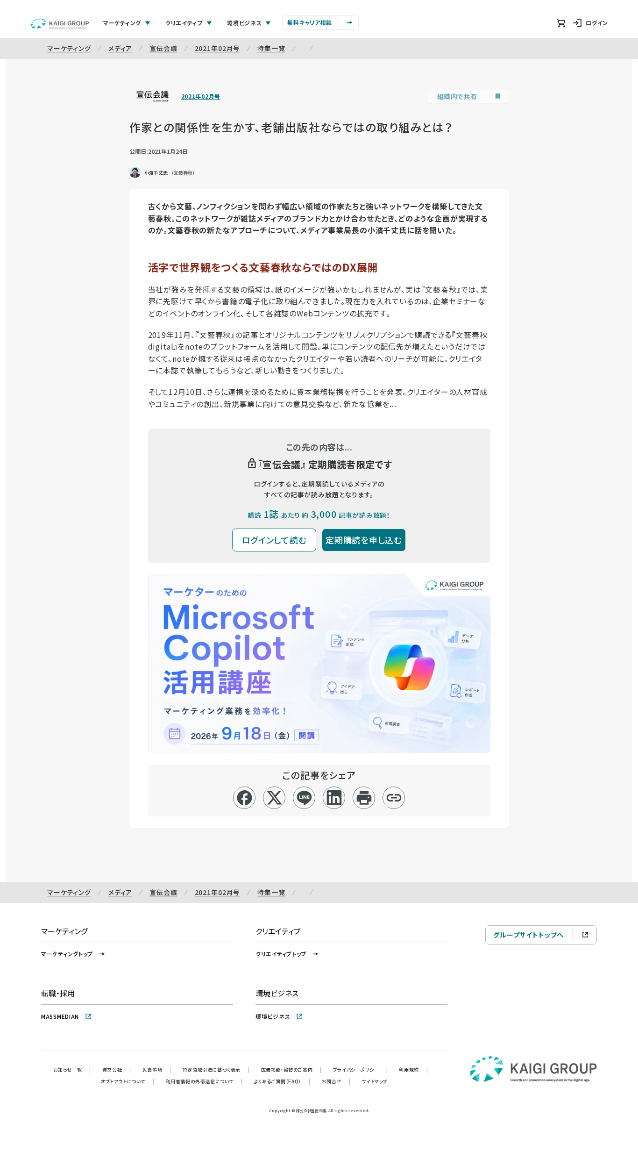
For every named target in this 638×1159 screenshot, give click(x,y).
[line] (304, 797)
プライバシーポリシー (360, 1069)
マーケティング (69, 48)
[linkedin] (334, 797)
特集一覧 (271, 48)
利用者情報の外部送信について (204, 1081)
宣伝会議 (163, 48)
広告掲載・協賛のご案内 (291, 1069)
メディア (120, 48)
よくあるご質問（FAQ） (282, 1081)
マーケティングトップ (67, 954)
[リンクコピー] (393, 797)
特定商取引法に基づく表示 (216, 1069)
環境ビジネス (272, 1016)
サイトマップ (375, 1081)
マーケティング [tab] (122, 23)
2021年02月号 (218, 48)
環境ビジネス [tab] (244, 23)
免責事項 (156, 1069)
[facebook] (244, 797)
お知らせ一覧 (72, 1069)
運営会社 (116, 1069)
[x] (274, 797)
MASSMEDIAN (60, 1016)
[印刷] (364, 797)
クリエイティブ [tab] (184, 23)
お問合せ (335, 1081)
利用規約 (413, 1069)
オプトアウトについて (128, 1081)
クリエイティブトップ (280, 954)
